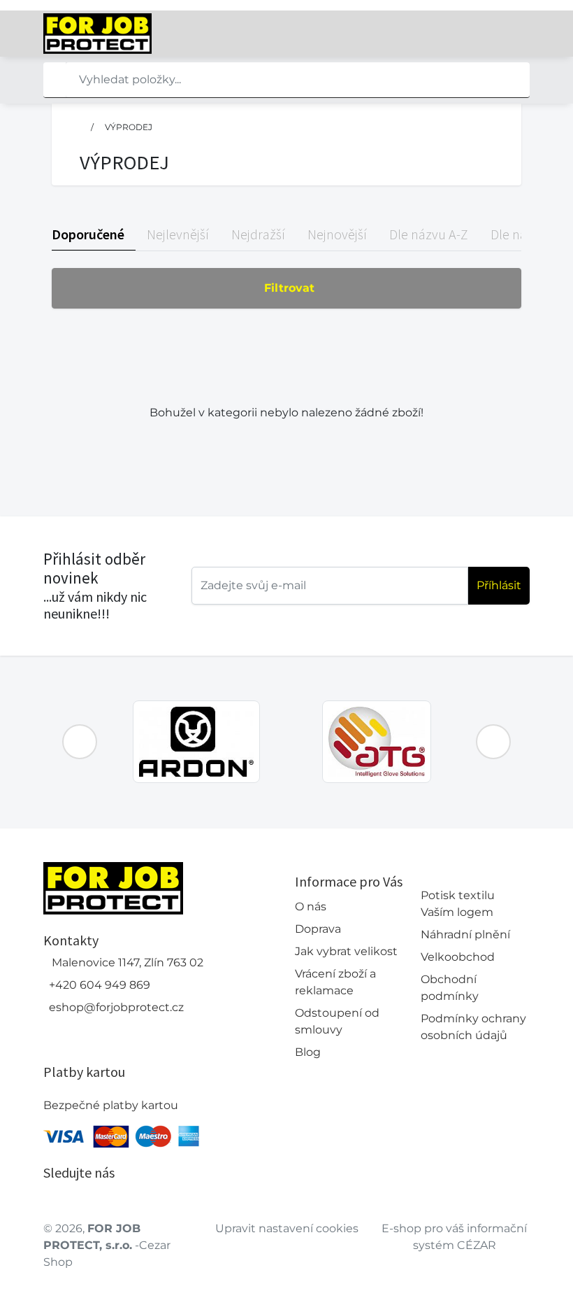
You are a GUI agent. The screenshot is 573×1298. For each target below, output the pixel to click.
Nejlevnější (178, 234)
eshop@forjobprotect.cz (116, 1007)
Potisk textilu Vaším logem (458, 904)
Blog (308, 1052)
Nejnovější (337, 234)
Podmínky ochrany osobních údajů (473, 1027)
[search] (54, 79)
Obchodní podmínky (450, 988)
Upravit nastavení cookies (286, 1228)
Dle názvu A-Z (428, 234)
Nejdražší (258, 234)
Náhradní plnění (465, 934)
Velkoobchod (458, 957)
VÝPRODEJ (128, 127)
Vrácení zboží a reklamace (335, 982)
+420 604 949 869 (99, 985)
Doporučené (88, 234)
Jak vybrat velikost (346, 951)
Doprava (318, 929)
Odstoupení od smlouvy (337, 1021)
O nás (310, 906)
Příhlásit (499, 585)
